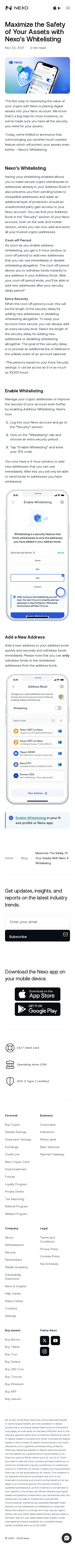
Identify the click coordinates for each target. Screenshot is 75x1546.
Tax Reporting (14, 1199)
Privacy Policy (49, 1249)
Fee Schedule (49, 1263)
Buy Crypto (12, 1124)
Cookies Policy (50, 1256)
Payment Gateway (52, 1154)
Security (10, 1252)
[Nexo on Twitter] (44, 1340)
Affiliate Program (16, 1214)
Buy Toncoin (13, 1376)
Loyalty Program (16, 1184)
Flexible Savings (15, 1132)
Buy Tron (11, 1354)
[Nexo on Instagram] (44, 1351)
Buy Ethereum (14, 1384)
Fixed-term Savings (18, 1139)
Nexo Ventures (49, 1147)
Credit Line (12, 1154)
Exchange (11, 1147)
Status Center (14, 1301)
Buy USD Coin (14, 1369)
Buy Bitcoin (12, 1339)
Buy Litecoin (13, 1399)
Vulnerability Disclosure (13, 1277)
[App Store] (37, 994)
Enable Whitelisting (31, 818)
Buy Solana (12, 1361)
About (9, 1237)
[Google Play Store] (37, 1009)
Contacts (11, 1308)
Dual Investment (15, 1169)
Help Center (13, 1293)
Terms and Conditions (47, 1239)
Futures (10, 1176)
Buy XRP (10, 1391)
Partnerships (13, 1259)
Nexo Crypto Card (17, 1161)
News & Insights (15, 1286)
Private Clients (14, 1191)
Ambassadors (14, 1244)
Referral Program (16, 1206)
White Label (48, 1139)
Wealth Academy (16, 1267)
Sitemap (10, 1316)
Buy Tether (12, 1346)
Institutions (47, 1132)
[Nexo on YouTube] (55, 1340)
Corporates (47, 1124)
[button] (67, 1538)
